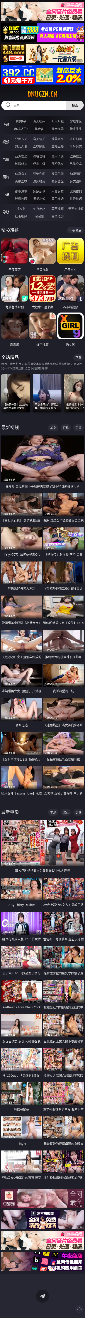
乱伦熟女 (57, 164)
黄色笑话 (57, 199)
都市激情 (21, 191)
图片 (5, 176)
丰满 (53, 812)
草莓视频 (57, 209)
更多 (78, 428)
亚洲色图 (39, 174)
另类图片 (76, 181)
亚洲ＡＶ (21, 139)
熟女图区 (57, 181)
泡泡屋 (39, 216)
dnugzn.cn (42, 94)
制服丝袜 (21, 164)
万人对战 (57, 121)
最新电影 (10, 812)
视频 (5, 142)
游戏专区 (76, 121)
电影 (5, 159)
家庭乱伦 (39, 191)
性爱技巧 (76, 199)
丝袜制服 (39, 146)
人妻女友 (57, 191)
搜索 (75, 105)
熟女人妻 (21, 146)
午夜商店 (39, 209)
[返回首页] (79, 1309)
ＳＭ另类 (76, 146)
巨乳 (66, 428)
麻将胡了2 (21, 129)
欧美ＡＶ (57, 139)
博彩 (5, 124)
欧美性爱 (76, 156)
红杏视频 (21, 216)
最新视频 (10, 427)
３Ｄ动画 (76, 139)
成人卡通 (57, 156)
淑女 (66, 812)
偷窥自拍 (21, 174)
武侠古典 (76, 191)
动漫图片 (76, 174)
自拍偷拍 (39, 139)
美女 (53, 428)
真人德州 (39, 121)
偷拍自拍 (39, 156)
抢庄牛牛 (76, 129)
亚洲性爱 (21, 156)
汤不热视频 (75, 209)
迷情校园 (21, 199)
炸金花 (39, 129)
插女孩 (21, 209)
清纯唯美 (39, 181)
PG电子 (21, 121)
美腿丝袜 (21, 181)
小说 (5, 194)
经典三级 (39, 164)
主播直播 (57, 146)
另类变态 (76, 164)
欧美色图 (57, 174)
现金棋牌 (57, 129)
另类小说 (39, 199)
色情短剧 (57, 216)
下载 (78, 358)
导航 (5, 211)
